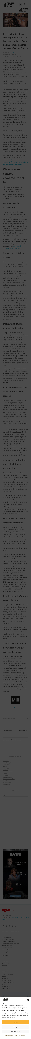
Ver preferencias (15, 1031)
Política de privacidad (20, 1035)
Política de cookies (9, 1035)
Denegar (15, 1027)
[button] (28, 999)
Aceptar (15, 1022)
